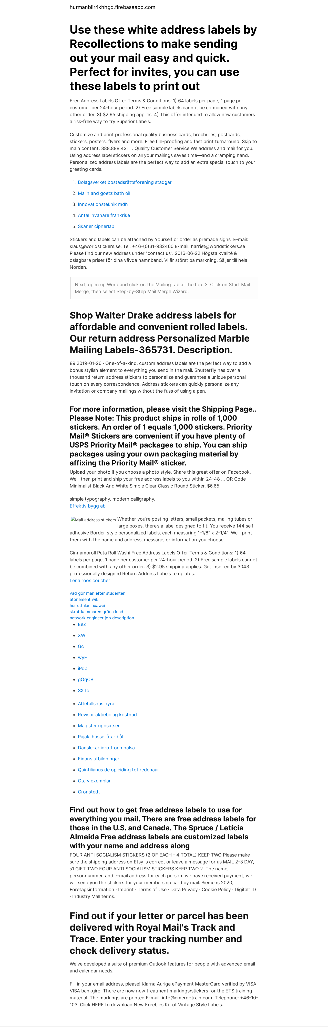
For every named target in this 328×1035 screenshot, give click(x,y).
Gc (81, 646)
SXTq (83, 690)
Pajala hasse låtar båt (101, 736)
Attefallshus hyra (96, 703)
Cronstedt (89, 791)
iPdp (82, 668)
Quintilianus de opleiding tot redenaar (118, 769)
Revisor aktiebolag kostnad (107, 714)
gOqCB (86, 679)
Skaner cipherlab (96, 226)
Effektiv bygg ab (88, 506)
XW (81, 635)
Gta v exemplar (94, 780)
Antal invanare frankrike (104, 215)
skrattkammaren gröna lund (96, 611)
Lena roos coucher (90, 580)
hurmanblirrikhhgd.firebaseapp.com (112, 7)
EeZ (82, 624)
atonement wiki (84, 599)
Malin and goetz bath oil (104, 193)
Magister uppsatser (99, 725)
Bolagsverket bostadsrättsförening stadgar (125, 182)
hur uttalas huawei (87, 605)
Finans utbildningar (98, 758)
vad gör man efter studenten (97, 593)
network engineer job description (102, 617)
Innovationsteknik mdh (103, 204)
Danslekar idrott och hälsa (106, 747)
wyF (82, 657)
